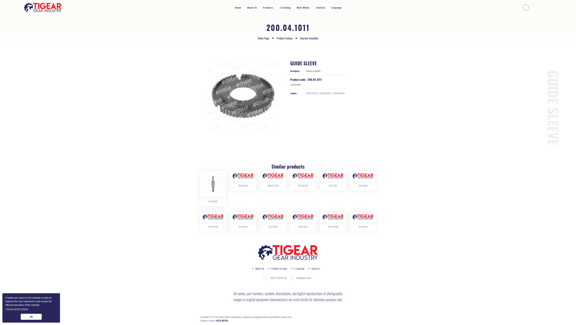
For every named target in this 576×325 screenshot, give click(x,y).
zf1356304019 (338, 93)
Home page (263, 38)
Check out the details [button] (17, 309)
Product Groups (284, 38)
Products (268, 7)
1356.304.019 (325, 93)
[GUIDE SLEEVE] (243, 96)
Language (337, 7)
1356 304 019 (312, 93)
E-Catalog (285, 7)
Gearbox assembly (309, 38)
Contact (320, 7)
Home (238, 7)
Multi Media (303, 7)
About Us (252, 7)
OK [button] (31, 317)
